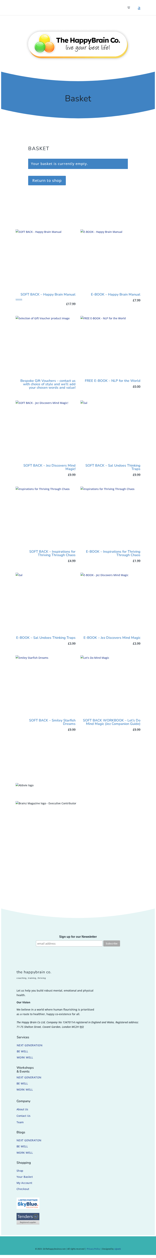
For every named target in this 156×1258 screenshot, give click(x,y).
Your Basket (25, 1177)
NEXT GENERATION (30, 1045)
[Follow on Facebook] (66, 1243)
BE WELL (22, 1051)
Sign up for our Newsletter (78, 936)
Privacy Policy (93, 1249)
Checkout (23, 1189)
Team (20, 1122)
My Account (24, 1183)
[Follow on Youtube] (87, 1243)
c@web (117, 1249)
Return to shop (47, 180)
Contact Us (23, 1116)
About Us (22, 1109)
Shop (20, 1170)
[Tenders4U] (28, 1223)
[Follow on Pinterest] (80, 1243)
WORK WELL (25, 1057)
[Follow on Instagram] (73, 1243)
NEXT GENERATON (29, 1077)
